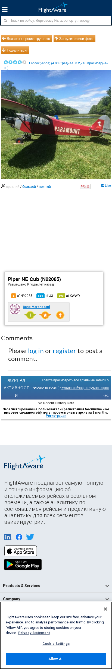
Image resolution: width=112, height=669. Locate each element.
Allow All (56, 659)
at (69, 296)
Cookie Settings (56, 644)
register (64, 350)
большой (29, 187)
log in (36, 350)
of (45, 296)
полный (45, 187)
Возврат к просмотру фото (28, 38)
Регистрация (56, 416)
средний (12, 187)
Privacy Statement (34, 633)
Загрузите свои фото (76, 38)
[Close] (105, 609)
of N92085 (22, 296)
